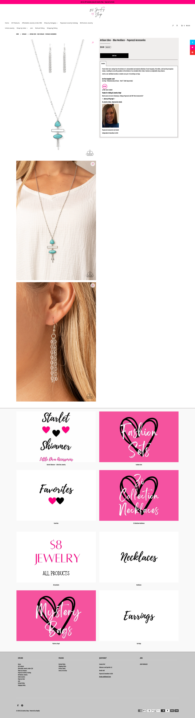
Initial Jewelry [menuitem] (9, 28)
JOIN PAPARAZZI (143, 664)
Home (17, 34)
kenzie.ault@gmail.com (105, 677)
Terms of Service (63, 670)
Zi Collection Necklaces (139, 523)
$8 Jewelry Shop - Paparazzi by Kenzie (104, 2)
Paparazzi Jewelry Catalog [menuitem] (69, 23)
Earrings (139, 643)
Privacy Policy (62, 668)
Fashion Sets (139, 465)
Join (19, 681)
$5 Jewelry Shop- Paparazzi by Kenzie (112, 102)
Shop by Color (21, 679)
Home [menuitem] (7, 23)
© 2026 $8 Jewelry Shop (22, 711)
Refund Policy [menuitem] (40, 28)
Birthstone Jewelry (23, 675)
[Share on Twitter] (192, 47)
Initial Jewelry (21, 677)
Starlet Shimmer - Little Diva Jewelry (56, 465)
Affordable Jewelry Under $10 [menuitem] (32, 23)
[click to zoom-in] (92, 42)
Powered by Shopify (35, 711)
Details (103, 63)
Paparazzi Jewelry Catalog (24, 672)
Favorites (56, 523)
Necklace (24, 34)
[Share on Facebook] (192, 42)
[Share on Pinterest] (192, 52)
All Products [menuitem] (15, 23)
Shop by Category (22, 670)
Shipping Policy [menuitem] (52, 28)
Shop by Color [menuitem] (21, 28)
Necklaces (138, 585)
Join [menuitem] (31, 28)
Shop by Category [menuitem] (50, 23)
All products (56, 585)
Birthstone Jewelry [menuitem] (86, 23)
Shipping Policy (21, 685)
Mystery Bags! (56, 643)
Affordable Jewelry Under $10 (25, 668)
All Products (21, 666)
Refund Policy (21, 683)
